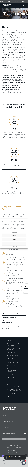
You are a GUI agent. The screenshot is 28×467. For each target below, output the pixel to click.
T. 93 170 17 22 (11, 374)
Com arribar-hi (11, 358)
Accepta (14, 235)
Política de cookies (13, 246)
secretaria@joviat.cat (12, 355)
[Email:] (26, 287)
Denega (14, 239)
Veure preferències (14, 243)
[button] (14, 313)
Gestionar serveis (13, 232)
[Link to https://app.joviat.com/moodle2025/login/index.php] (23, 5)
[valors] (9, 408)
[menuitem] (25, 1)
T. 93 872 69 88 (11, 352)
